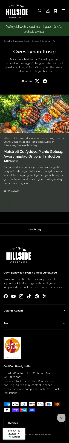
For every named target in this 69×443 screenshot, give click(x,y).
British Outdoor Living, (43, 138)
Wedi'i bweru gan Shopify (39, 434)
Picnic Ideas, (37, 141)
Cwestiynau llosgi (21, 41)
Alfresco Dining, (12, 138)
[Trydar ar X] (37, 81)
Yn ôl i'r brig (34, 229)
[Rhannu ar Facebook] (45, 81)
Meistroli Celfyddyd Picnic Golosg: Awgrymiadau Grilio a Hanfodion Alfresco (33, 156)
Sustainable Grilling (27, 145)
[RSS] (54, 41)
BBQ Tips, (25, 138)
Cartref (7, 41)
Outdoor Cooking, (21, 141)
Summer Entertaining (41, 41)
